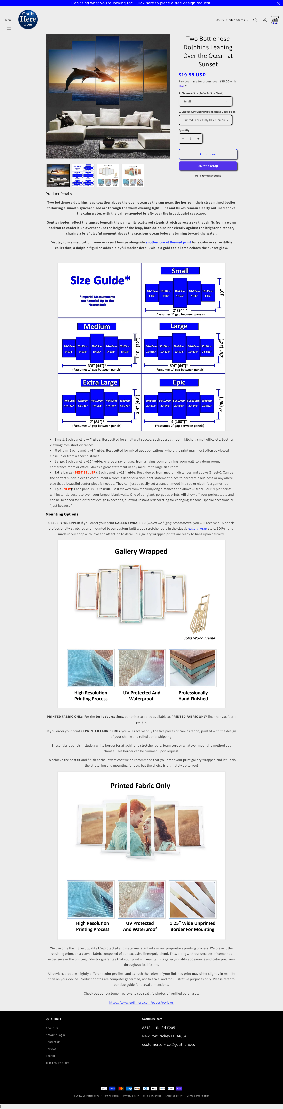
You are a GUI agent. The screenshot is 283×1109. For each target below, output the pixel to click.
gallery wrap (197, 528)
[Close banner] (278, 3)
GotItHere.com (91, 1095)
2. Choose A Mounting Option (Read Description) (208, 111)
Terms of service (152, 1095)
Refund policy (111, 1095)
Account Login (55, 1035)
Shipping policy (174, 1095)
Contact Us (53, 1042)
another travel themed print (168, 242)
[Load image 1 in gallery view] (58, 175)
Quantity (184, 130)
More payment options (208, 175)
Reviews (51, 1049)
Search (50, 1056)
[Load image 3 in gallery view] (108, 175)
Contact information (198, 1095)
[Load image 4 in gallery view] (133, 175)
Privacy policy (131, 1095)
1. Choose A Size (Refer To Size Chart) (201, 93)
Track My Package (57, 1063)
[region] (141, 3)
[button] (9, 20)
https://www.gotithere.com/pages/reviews (141, 1002)
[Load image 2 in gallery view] (83, 175)
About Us (52, 1028)
